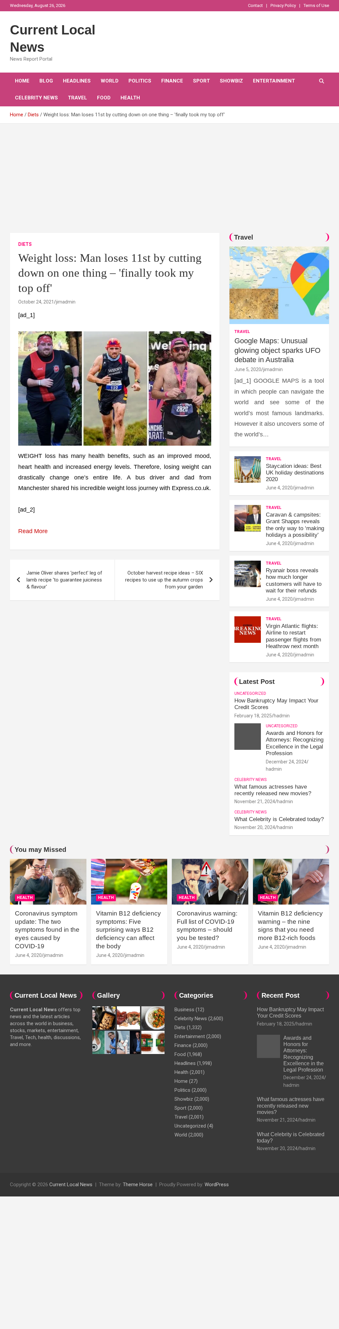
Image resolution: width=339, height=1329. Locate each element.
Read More (33, 531)
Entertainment (274, 81)
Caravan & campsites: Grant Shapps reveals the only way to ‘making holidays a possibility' (295, 525)
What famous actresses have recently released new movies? (272, 790)
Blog (46, 81)
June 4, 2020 (279, 487)
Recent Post (281, 995)
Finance (172, 81)
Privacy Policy (283, 5)
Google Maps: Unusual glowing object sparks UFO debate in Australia (277, 350)
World (110, 81)
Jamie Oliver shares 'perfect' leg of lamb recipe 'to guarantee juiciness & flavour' (64, 580)
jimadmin (65, 302)
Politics (139, 81)
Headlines (77, 81)
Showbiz (231, 81)
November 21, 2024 (254, 801)
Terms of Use (316, 5)
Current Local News (70, 1185)
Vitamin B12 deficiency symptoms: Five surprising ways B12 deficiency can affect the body (128, 930)
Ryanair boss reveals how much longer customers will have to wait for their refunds (293, 580)
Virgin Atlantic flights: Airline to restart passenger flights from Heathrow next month (293, 636)
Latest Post (257, 681)
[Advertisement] (169, 173)
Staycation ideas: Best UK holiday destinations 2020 (295, 473)
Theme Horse (138, 1185)
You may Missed (40, 849)
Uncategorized (250, 693)
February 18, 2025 (253, 715)
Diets (25, 244)
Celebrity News (36, 98)
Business (184, 1010)
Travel (77, 98)
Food (104, 98)
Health (130, 98)
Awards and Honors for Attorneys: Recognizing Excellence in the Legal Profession (294, 743)
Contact (255, 5)
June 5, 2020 (247, 369)
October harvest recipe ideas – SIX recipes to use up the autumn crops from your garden (164, 580)
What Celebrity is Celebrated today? (279, 819)
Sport (201, 81)
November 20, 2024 (254, 827)
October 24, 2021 (36, 302)
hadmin (282, 715)
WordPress (217, 1185)
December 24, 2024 (286, 761)
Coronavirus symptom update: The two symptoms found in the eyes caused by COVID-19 (47, 930)
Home (22, 81)
